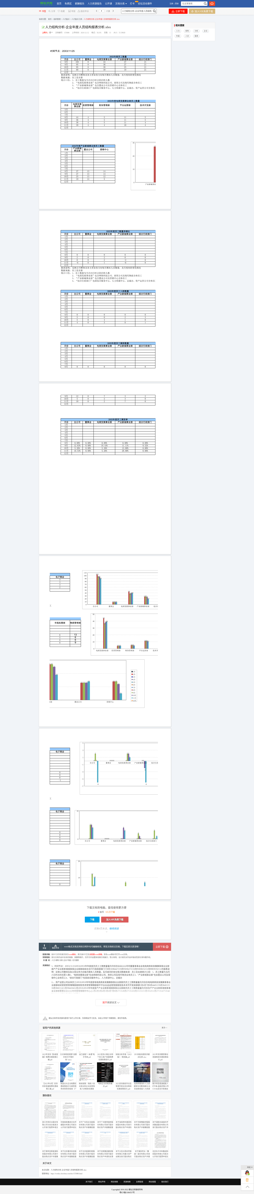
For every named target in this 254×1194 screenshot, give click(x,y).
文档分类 (120, 3)
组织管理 (57, 19)
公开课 (108, 3)
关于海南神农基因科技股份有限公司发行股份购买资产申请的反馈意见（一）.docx (124, 1126)
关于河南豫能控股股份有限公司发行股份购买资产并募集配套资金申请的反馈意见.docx (142, 1127)
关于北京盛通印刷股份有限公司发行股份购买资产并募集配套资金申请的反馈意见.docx (87, 1156)
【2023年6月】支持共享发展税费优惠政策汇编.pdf (50, 1086)
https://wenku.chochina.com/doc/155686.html (66, 1174)
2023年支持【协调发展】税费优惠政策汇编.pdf (50, 1057)
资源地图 (127, 1182)
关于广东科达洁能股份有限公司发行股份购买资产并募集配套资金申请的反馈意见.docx (87, 1127)
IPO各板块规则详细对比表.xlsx (142, 1055)
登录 (177, 4)
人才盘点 (66, 19)
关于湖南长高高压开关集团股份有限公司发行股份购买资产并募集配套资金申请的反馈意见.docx (160, 1127)
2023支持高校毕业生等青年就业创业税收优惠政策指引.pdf (124, 1086)
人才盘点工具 (76, 19)
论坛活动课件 (145, 3)
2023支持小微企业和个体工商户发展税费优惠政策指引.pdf (105, 1057)
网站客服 (152, 1182)
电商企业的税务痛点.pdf (105, 1085)
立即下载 (180, 11)
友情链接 (139, 1182)
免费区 (68, 3)
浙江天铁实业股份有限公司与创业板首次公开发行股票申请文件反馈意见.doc (50, 1126)
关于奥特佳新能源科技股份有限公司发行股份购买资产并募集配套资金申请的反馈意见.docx (50, 1156)
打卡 (132, 3)
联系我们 (164, 1182)
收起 (249, 1167)
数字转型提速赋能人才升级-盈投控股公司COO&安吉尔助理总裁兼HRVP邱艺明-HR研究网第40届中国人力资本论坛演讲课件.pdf (160, 1091)
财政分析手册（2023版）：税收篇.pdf (124, 1055)
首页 (59, 3)
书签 (44, 11)
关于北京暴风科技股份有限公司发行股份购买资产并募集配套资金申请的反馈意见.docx (68, 1156)
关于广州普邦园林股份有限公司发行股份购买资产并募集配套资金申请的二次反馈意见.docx (105, 1127)
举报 (73, 11)
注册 (171, 4)
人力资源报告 (95, 3)
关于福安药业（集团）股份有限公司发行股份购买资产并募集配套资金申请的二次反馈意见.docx (142, 1156)
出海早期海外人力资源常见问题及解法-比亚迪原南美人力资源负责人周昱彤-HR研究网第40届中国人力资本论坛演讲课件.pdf (142, 1091)
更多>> (164, 1028)
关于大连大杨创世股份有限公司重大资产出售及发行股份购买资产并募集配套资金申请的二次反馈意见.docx (124, 1158)
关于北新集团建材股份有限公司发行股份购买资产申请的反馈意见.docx (105, 1155)
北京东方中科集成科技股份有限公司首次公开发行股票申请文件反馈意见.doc (160, 1155)
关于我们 (89, 1182)
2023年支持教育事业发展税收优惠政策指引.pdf (160, 1057)
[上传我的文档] (212, 3)
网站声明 (101, 1182)
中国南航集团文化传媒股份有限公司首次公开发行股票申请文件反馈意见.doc (68, 1126)
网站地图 (114, 1182)
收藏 (63, 11)
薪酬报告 (79, 3)
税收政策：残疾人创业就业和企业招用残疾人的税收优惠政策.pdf (87, 1088)
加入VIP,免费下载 (203, 11)
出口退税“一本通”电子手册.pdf (87, 1055)
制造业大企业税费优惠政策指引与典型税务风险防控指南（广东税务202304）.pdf (68, 1088)
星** (51, 33)
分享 (53, 11)
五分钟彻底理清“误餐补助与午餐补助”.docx (68, 1057)
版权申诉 (85, 11)
